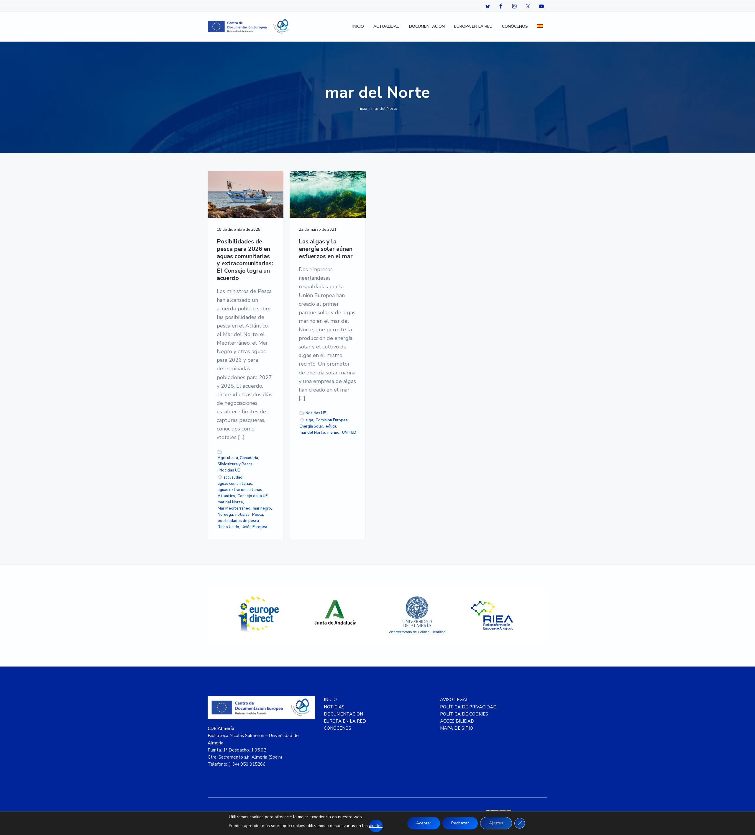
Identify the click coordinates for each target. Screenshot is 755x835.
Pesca (257, 514)
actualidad (233, 477)
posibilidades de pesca (238, 520)
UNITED (349, 432)
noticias (242, 514)
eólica (331, 426)
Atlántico (226, 496)
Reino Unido (228, 527)
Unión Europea (254, 527)
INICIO (330, 700)
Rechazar (460, 823)
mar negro (262, 508)
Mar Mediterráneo (234, 508)
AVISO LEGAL (454, 700)
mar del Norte (230, 502)
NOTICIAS (334, 707)
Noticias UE (229, 470)
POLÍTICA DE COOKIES (464, 714)
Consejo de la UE (252, 496)
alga (309, 420)
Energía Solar (311, 426)
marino (333, 432)
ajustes (376, 826)
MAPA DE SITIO (456, 728)
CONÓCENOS (337, 728)
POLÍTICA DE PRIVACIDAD (468, 707)
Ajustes (496, 823)
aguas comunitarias (235, 483)
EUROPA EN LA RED (345, 721)
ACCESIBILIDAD (457, 721)
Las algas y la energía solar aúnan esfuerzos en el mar (326, 249)
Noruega (225, 514)
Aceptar (423, 823)
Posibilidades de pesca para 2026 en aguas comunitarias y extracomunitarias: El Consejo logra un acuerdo (245, 260)
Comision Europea (332, 420)
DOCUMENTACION (343, 714)
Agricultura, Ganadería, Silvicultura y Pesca (238, 461)
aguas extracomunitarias (240, 489)
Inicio (362, 108)
